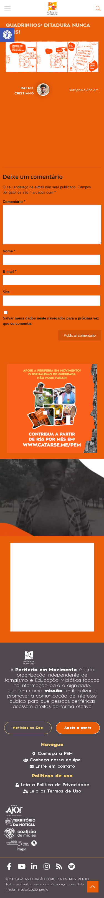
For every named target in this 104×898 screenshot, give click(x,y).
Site (6, 292)
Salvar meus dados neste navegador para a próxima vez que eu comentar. (51, 321)
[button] (7, 35)
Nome (9, 251)
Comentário (14, 202)
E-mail (9, 272)
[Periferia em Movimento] (52, 8)
